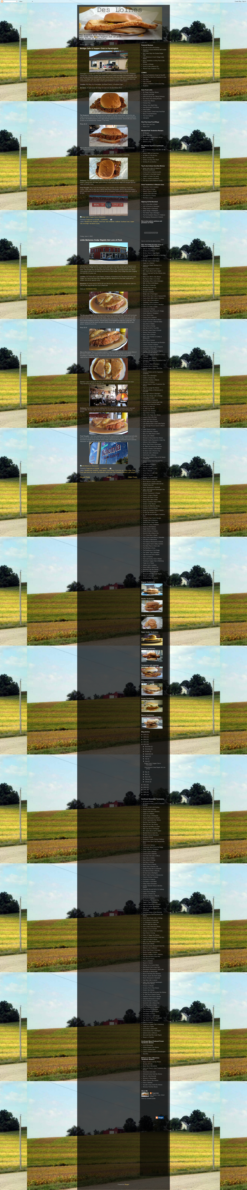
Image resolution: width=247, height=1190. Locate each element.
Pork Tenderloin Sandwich (120, 472)
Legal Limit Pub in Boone (150, 419)
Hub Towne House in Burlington (151, 393)
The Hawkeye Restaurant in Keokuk (153, 541)
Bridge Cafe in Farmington (150, 294)
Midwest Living (147, 141)
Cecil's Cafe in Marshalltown (151, 300)
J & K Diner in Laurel (148, 398)
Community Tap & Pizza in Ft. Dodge (153, 311)
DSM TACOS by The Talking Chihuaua (154, 96)
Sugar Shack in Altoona (149, 529)
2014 (144, 739)
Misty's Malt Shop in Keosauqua (152, 444)
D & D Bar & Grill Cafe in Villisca (152, 319)
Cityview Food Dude (148, 94)
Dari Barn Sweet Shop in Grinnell (152, 330)
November (148, 749)
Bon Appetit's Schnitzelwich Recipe (153, 137)
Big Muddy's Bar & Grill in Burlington (153, 281)
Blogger (127, 1184)
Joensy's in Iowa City (149, 406)
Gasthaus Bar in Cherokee (150, 366)
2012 (144, 744)
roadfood (117, 221)
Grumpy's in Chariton (149, 382)
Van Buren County (94, 223)
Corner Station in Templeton (150, 313)
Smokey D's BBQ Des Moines (151, 506)
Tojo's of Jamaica (148, 556)
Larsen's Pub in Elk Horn (150, 417)
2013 (144, 742)
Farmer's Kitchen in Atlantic (150, 344)
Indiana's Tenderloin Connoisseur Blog (153, 83)
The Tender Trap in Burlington (151, 552)
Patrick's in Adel (147, 466)
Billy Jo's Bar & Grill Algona (150, 283)
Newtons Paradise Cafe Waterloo (152, 448)
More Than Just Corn (149, 124)
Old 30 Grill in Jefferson (149, 455)
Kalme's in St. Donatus (149, 410)
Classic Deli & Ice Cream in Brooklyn (153, 304)
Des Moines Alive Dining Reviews (152, 98)
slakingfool (146, 118)
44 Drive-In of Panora (149, 251)
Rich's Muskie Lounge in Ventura (152, 481)
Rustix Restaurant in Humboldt (151, 487)
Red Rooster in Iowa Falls (150, 479)
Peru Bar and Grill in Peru (150, 468)
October (147, 751)
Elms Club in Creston (149, 340)
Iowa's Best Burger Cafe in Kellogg (152, 396)
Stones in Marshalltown (149, 526)
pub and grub (132, 472)
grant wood (87, 472)
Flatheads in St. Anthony (150, 358)
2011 (144, 785)
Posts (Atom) (91, 481)
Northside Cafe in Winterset (150, 453)
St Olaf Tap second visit (149, 512)
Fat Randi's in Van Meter (150, 349)
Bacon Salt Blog (147, 135)
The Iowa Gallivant (148, 116)
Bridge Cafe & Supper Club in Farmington (99, 48)
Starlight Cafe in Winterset (150, 520)
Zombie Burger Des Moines (150, 578)
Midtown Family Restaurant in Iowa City (154, 440)
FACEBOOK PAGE (91, 289)
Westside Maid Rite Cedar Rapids (152, 574)
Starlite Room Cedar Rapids (150, 522)
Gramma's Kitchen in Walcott (151, 380)
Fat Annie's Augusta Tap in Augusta (153, 346)
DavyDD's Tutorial (148, 139)
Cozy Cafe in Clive (148, 315)
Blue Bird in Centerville (149, 285)
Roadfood (145, 86)
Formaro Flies (147, 103)
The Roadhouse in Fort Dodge (151, 550)
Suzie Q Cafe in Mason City (151, 66)
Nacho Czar (146, 126)
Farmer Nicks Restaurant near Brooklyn (154, 342)
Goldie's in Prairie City (149, 378)
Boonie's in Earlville (148, 291)
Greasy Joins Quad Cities (150, 105)
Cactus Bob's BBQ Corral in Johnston (153, 298)
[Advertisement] (108, 230)
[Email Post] (111, 219)
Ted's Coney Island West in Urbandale (153, 537)
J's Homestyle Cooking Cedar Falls (152, 402)
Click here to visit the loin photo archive (152, 240)
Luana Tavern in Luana (149, 429)
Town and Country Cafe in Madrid (152, 559)
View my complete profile (148, 1098)
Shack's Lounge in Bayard (150, 495)
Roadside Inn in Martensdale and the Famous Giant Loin (153, 484)
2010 (144, 787)
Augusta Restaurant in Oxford (151, 269)
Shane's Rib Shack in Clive (150, 497)
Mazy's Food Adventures (150, 113)
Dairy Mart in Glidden (149, 324)
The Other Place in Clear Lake (151, 546)
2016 (144, 734)
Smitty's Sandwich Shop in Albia (152, 501)
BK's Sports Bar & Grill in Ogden (152, 271)
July (146, 758)
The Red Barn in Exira (149, 548)
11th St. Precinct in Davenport (151, 248)
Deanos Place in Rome (149, 332)
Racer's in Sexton (148, 475)
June (146, 761)
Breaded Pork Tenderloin (91, 221)
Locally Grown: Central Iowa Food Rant (154, 111)
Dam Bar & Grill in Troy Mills (151, 328)
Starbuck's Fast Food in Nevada (152, 518)
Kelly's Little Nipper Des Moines (152, 415)
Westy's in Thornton (148, 576)
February (147, 779)
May (146, 772)
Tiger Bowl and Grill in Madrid (151, 554)
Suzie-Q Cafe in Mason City (151, 533)
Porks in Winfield (147, 471)
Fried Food (102, 221)
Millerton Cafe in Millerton (150, 442)
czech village (127, 470)
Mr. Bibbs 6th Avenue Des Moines (152, 446)
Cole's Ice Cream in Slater (150, 306)
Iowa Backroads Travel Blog (151, 107)
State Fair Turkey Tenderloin (151, 524)
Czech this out (119, 470)
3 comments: (104, 219)
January (147, 781)
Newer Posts (85, 477)
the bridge (86, 223)
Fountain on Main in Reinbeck (151, 364)
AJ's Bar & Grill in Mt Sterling (151, 47)
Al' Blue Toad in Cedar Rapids (151, 261)
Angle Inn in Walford (148, 263)
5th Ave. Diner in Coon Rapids (151, 253)
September (148, 754)
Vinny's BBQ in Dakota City (150, 567)
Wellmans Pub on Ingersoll (150, 571)
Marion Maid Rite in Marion (150, 431)
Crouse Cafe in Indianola (150, 317)
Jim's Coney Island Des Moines (152, 404)
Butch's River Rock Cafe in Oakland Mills (154, 296)
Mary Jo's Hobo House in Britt (151, 433)
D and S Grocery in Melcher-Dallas (152, 321)
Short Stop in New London (150, 499)
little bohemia (101, 472)
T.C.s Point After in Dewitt (150, 535)
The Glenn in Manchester (150, 539)
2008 (144, 792)
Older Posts (132, 477)
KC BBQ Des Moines (149, 408)
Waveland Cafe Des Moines (150, 569)
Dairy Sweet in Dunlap (149, 326)
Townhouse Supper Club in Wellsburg (153, 561)
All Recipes (146, 133)
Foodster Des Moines (149, 101)
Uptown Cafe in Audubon (150, 565)
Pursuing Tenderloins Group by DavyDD (154, 75)
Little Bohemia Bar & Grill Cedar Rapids (154, 423)
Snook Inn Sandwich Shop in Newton (153, 510)
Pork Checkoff (147, 81)
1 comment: (104, 468)
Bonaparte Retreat (148, 289)
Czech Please (110, 470)
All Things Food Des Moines (151, 92)
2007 (144, 794)
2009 (144, 789)
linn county (93, 472)
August (147, 756)
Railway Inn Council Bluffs (150, 477)
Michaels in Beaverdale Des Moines (153, 438)
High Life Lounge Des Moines (151, 388)
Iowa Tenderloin (110, 221)
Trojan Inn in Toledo (148, 563)
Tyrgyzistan (155, 1093)
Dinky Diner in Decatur (149, 334)
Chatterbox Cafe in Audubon (151, 302)
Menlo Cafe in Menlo (148, 436)
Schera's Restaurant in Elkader (151, 493)
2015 (144, 737)
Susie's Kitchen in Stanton (150, 531)
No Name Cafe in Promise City (151, 451)
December (148, 746)
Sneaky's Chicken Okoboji (150, 508)
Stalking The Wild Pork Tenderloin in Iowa (154, 77)
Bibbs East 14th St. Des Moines (152, 276)
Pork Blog (145, 79)
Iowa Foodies (146, 109)
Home (109, 477)
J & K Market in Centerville (150, 400)
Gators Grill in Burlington (150, 375)
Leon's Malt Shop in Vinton (150, 421)
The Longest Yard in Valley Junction (153, 544)
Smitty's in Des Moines (149, 504)
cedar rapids (102, 470)
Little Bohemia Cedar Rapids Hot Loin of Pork (101, 240)
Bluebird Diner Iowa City (149, 287)
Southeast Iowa (125, 221)
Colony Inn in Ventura (149, 309)
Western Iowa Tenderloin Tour (151, 68)
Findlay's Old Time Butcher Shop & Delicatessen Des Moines (153, 351)
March (147, 777)
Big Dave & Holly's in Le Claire (151, 279)
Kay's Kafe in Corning (149, 413)
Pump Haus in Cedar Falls (150, 473)
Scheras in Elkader (148, 64)
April (146, 774)
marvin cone (108, 472)
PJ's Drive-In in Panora (149, 464)
